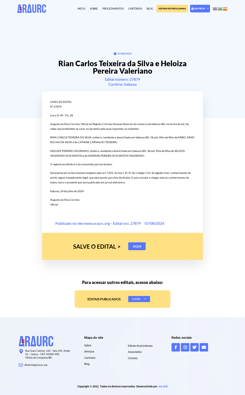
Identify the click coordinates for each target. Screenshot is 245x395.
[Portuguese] (220, 8)
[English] (215, 8)
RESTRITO (199, 8)
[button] (137, 246)
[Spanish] (225, 8)
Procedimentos (113, 8)
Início (81, 8)
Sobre (94, 8)
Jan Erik (163, 386)
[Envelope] (204, 347)
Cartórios (135, 8)
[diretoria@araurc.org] (21, 365)
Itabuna (130, 84)
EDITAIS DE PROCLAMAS (172, 8)
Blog (150, 8)
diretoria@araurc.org (35, 364)
